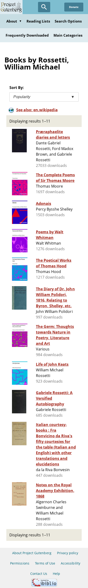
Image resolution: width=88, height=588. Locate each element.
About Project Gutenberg (31, 553)
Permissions (19, 563)
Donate (74, 7)
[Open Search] (44, 7)
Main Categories (68, 35)
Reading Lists (38, 21)
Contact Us (38, 573)
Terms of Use (45, 563)
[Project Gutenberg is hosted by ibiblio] (44, 585)
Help (56, 573)
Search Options (68, 21)
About (14, 21)
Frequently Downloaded (27, 35)
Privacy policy (67, 553)
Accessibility (70, 563)
